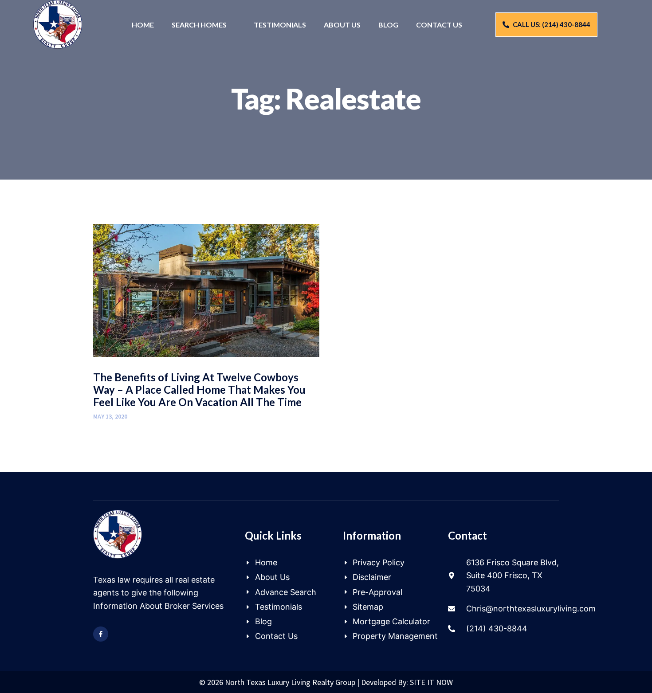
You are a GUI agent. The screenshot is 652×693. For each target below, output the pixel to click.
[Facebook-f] (100, 634)
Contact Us (439, 24)
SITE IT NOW (431, 682)
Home (143, 24)
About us (342, 24)
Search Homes (199, 24)
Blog (388, 24)
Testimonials (280, 24)
